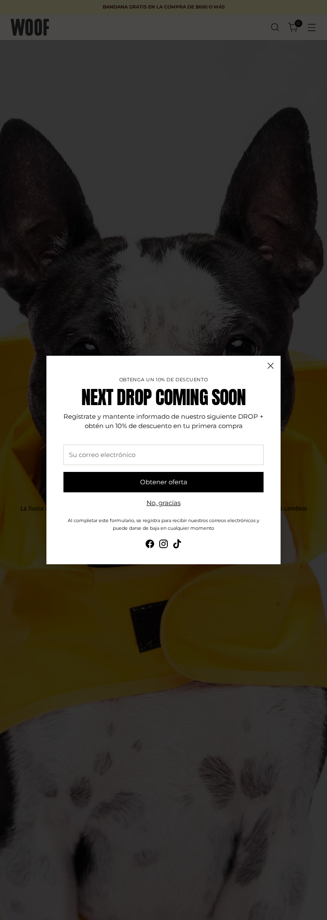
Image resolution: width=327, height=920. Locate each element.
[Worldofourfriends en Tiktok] (177, 545)
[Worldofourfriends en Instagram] (163, 545)
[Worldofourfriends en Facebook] (150, 545)
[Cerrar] (270, 365)
